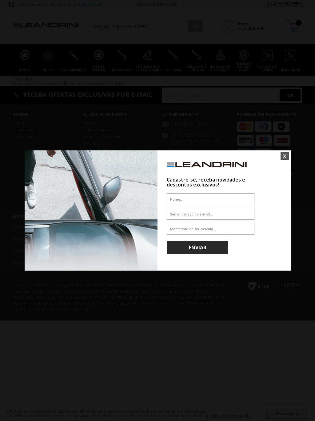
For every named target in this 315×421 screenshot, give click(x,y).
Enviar (197, 247)
